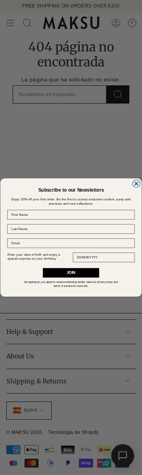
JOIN (71, 273)
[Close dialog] (136, 183)
